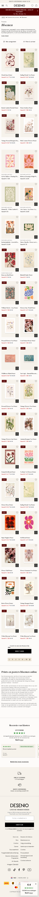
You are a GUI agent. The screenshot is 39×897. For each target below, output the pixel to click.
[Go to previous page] (9, 659)
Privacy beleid (12, 829)
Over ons (15, 837)
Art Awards (15, 861)
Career (16, 846)
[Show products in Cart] (36, 5)
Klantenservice (25, 840)
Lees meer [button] (5, 36)
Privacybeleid (25, 853)
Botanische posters (13, 17)
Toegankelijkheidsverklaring (9, 853)
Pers (17, 840)
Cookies (23, 849)
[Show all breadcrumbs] (3, 17)
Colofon (16, 843)
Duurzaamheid (14, 849)
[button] (29, 889)
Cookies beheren (26, 860)
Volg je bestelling (26, 843)
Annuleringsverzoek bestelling (27, 856)
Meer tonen (19, 651)
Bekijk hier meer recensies (19, 762)
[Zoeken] (7, 5)
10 (26, 659)
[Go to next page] (29, 659)
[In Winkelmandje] (17, 70)
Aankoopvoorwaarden (27, 846)
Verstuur (19, 825)
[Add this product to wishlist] (17, 49)
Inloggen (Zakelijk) (12, 864)
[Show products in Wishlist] (32, 5)
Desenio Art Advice (26, 837)
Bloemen (24, 17)
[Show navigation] (3, 5)
